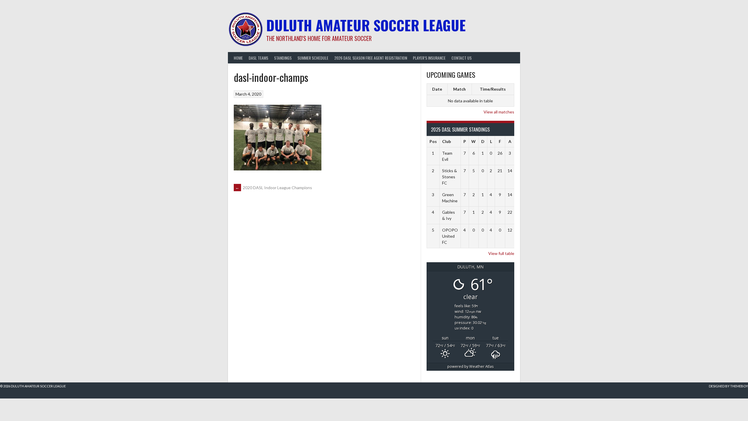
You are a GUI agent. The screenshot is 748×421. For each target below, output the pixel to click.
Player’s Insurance (429, 58)
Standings (283, 58)
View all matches (499, 111)
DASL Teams (258, 58)
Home (238, 58)
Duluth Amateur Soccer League (366, 25)
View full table (501, 253)
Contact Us (461, 58)
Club (446, 141)
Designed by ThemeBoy (728, 386)
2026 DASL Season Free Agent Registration (370, 58)
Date (437, 89)
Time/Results (493, 89)
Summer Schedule (312, 58)
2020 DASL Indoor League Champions (273, 187)
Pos (433, 141)
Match (459, 89)
